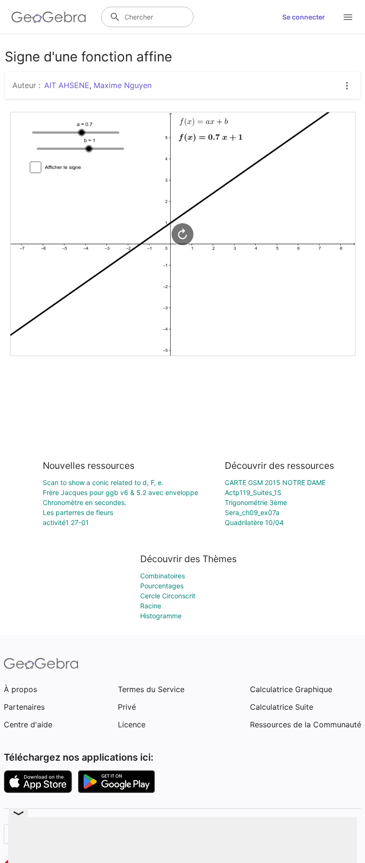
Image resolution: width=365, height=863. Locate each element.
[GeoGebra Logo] (48, 17)
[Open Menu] (348, 17)
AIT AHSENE (66, 85)
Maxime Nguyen (123, 85)
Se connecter (303, 17)
